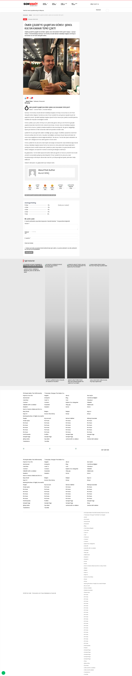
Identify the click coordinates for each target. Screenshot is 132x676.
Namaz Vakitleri (70, 418)
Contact (25, 402)
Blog (67, 398)
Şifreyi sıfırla (26, 439)
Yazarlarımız (26, 441)
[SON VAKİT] (30, 6)
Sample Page (69, 434)
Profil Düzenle (26, 434)
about (67, 395)
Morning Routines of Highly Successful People (95, 583)
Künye (67, 414)
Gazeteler (47, 404)
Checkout (90, 400)
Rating (27, 232)
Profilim (46, 434)
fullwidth (89, 402)
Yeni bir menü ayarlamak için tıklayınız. (33, 10)
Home (67, 407)
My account (47, 418)
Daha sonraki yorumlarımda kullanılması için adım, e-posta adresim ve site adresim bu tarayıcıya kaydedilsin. (51, 248)
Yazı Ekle (46, 441)
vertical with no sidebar (72, 439)
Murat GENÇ (43, 173)
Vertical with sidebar (92, 439)
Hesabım (25, 407)
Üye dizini (46, 439)
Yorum (27, 223)
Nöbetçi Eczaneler (92, 418)
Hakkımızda (90, 404)
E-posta (28, 238)
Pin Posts (46, 420)
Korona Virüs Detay (49, 414)
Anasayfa (47, 398)
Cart (67, 400)
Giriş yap (68, 404)
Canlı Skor (25, 400)
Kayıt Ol (25, 414)
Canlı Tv (46, 400)
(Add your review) (63, 205)
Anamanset (26, 398)
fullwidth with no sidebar (29, 404)
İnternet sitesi (29, 243)
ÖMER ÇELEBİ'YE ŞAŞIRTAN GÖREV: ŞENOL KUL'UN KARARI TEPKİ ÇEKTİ (40, 195)
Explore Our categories (72, 402)
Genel (25, 19)
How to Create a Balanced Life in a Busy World (95, 565)
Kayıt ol (89, 411)
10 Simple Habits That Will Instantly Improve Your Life (96, 512)
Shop (88, 436)
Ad (26, 233)
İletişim (46, 411)
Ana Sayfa (90, 395)
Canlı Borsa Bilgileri (92, 398)
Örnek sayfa (26, 420)
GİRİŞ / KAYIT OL (94, 4)
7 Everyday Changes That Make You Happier (94, 515)
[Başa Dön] (129, 673)
